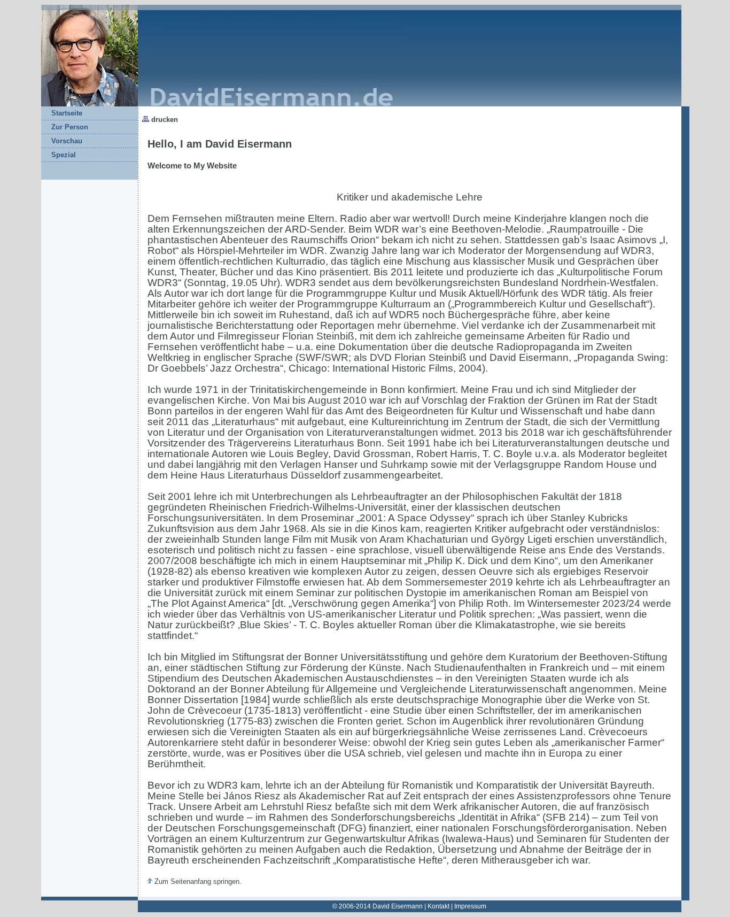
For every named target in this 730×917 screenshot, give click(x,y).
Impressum (470, 906)
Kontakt (438, 906)
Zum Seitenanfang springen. (197, 881)
